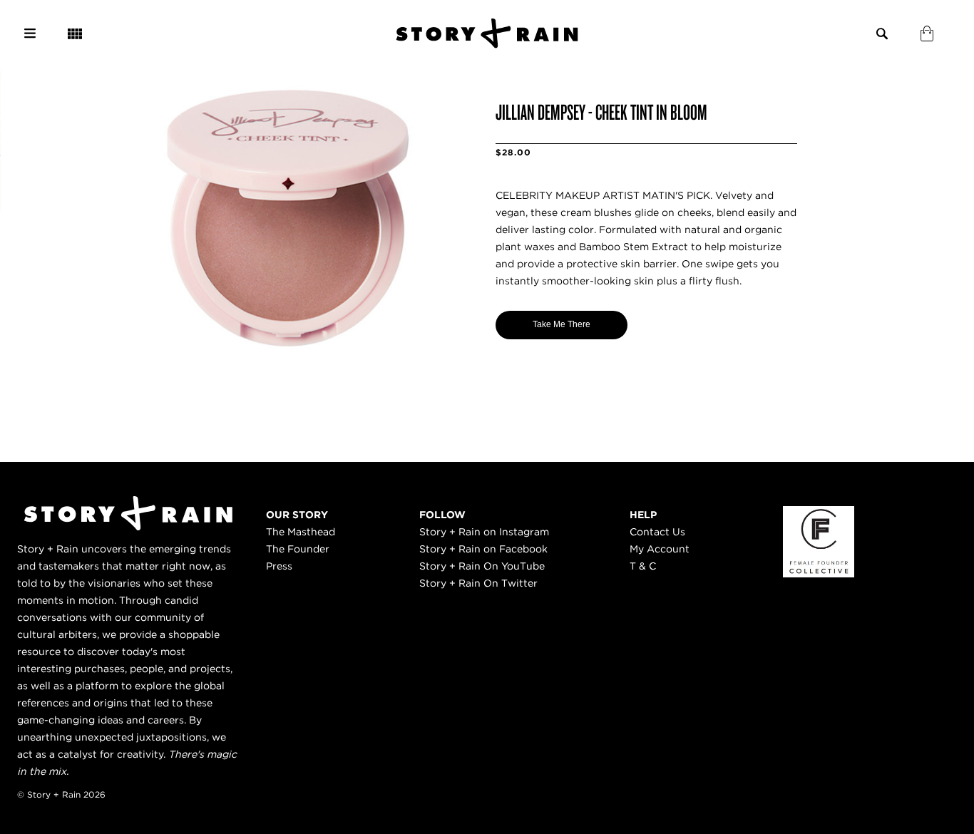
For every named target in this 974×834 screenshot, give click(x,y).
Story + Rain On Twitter (478, 583)
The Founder (297, 549)
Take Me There (561, 324)
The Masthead (300, 531)
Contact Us (657, 531)
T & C (643, 566)
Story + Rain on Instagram (484, 531)
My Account (660, 549)
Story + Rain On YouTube (482, 566)
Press (279, 566)
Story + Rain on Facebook (483, 549)
